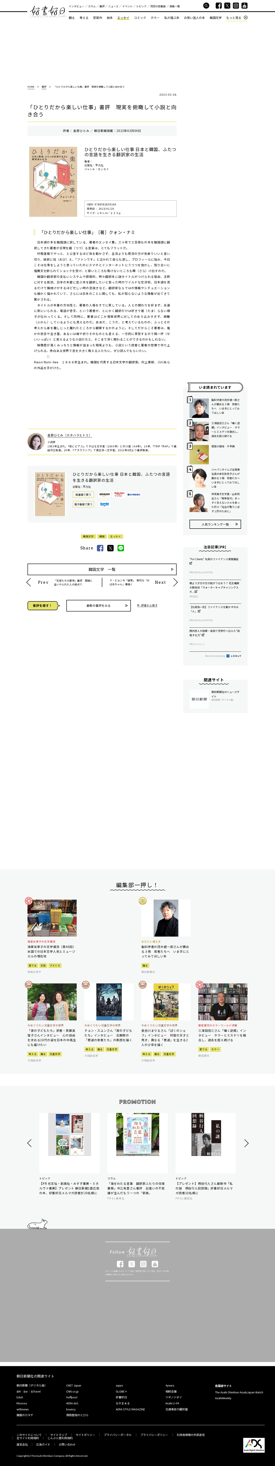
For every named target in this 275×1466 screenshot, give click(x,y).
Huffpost (71, 1397)
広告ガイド (43, 1444)
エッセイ (123, 17)
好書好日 (48, 12)
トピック (141, 6)
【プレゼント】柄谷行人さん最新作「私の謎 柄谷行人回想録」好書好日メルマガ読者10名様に (204, 1188)
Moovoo (22, 1403)
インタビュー (76, 6)
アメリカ (55, 965)
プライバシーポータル (118, 1435)
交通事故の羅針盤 (176, 1409)
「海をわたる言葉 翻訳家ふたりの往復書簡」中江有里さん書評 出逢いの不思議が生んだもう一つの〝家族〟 (136, 1188)
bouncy (71, 1409)
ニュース (113, 6)
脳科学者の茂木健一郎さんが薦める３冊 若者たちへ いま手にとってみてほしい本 (225, 406)
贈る (145, 965)
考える (84, 17)
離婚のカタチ (25, 1415)
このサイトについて (29, 1435)
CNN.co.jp (72, 1391)
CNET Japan (73, 1385)
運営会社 (22, 1444)
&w (25, 1391)
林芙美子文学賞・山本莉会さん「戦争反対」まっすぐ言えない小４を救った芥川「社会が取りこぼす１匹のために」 (225, 502)
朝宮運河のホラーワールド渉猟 (217, 1025)
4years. (170, 1385)
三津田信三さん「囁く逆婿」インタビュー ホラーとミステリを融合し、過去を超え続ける (225, 429)
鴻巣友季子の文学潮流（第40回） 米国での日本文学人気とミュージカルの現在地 (52, 951)
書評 (102, 6)
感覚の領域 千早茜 (223, 446)
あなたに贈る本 (151, 941)
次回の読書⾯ (158, 6)
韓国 (102, 536)
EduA (20, 1397)
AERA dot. (72, 1403)
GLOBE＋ (121, 1391)
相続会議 (171, 1391)
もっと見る (233, 18)
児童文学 (55, 1054)
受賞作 (97, 17)
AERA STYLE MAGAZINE (130, 1409)
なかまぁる (123, 1403)
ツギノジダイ (173, 1397)
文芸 (43, 965)
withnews (23, 1409)
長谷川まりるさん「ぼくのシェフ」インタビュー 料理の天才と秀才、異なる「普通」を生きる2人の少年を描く (165, 1037)
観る (72, 17)
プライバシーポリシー (154, 1435)
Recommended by (215, 655)
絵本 (110, 17)
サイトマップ (58, 1435)
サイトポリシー (85, 1435)
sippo (119, 1385)
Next (246, 1143)
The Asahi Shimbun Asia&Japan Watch (239, 1392)
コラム (92, 6)
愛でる (33, 965)
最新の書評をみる (99, 605)
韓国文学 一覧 (102, 569)
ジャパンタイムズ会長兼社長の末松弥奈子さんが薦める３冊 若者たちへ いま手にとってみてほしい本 (226, 478)
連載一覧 (175, 6)
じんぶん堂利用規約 (60, 1438)
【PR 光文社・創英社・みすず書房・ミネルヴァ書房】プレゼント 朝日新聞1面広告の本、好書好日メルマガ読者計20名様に (69, 1188)
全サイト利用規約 (28, 1438)
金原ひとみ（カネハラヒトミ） (69, 435)
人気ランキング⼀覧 (215, 524)
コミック (140, 17)
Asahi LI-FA (172, 1403)
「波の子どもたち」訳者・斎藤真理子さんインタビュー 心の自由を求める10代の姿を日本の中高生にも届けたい (52, 1037)
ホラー (155, 17)
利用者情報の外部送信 (191, 1435)
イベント (127, 6)
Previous (30, 1143)
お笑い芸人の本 (194, 17)
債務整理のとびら (77, 1415)
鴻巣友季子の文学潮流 (41, 941)
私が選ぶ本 (171, 17)
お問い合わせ (67, 1444)
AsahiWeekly (223, 1398)
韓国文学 (216, 17)
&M (19, 1391)
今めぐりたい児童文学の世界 (46, 1025)
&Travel (36, 1391)
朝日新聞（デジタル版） (32, 1385)
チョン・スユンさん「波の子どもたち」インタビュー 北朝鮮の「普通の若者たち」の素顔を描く (108, 1035)
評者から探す (149, 605)
